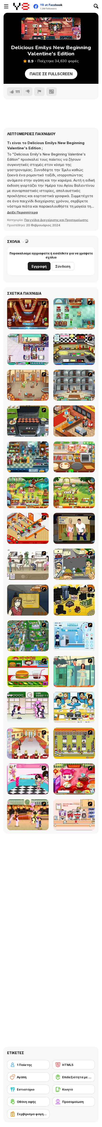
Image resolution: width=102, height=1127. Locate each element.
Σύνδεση (62, 266)
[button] (22, 212)
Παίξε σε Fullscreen (51, 73)
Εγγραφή (39, 266)
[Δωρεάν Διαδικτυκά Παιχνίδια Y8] (21, 6)
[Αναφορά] (39, 91)
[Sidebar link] (6, 6)
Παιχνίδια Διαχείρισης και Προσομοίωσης (56, 220)
